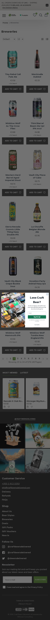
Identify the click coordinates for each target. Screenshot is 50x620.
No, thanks (36, 324)
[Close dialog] (47, 294)
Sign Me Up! (37, 317)
